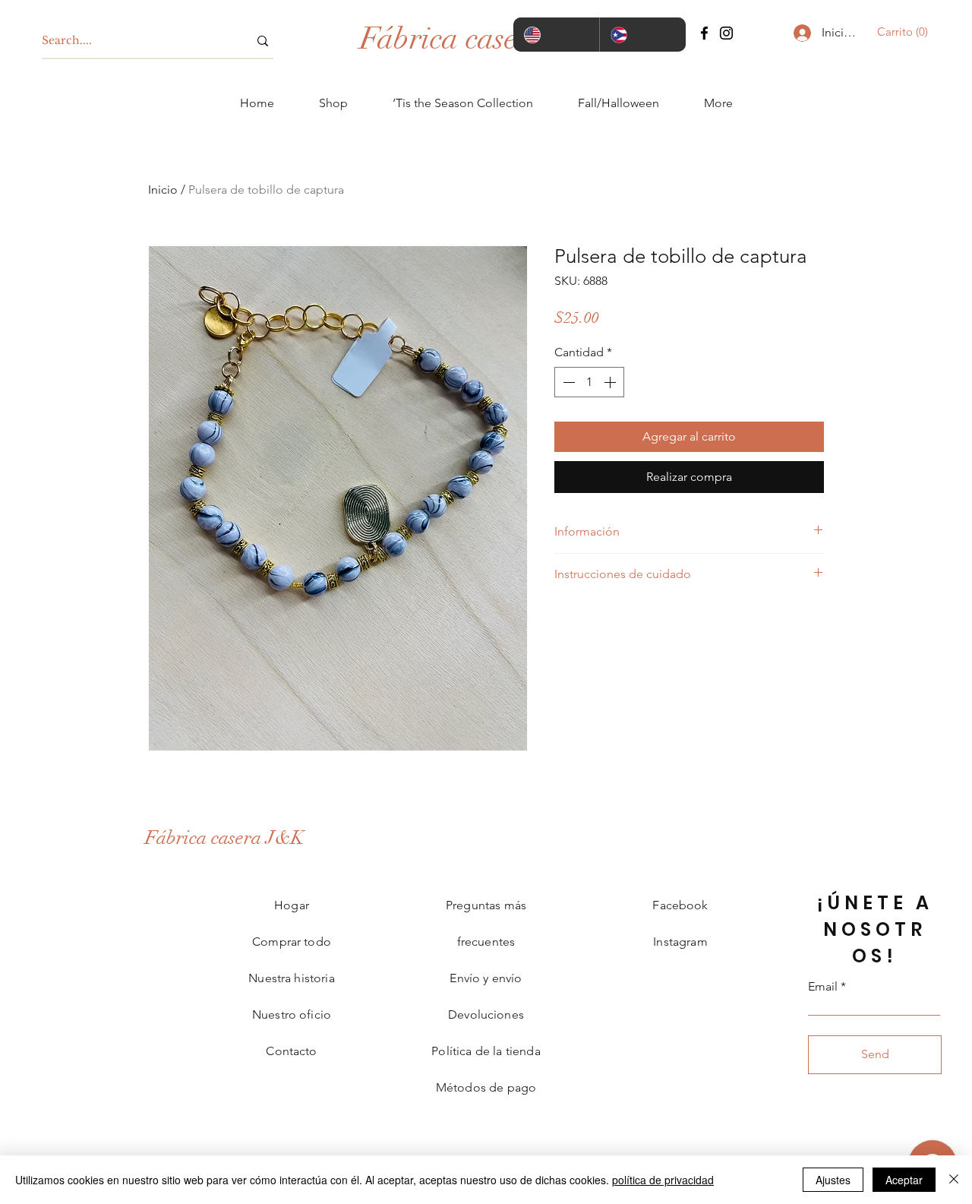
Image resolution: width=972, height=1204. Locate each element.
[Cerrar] (954, 1180)
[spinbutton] (589, 382)
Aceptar (904, 1179)
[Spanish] (642, 34)
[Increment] (611, 382)
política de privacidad (663, 1179)
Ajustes (833, 1179)
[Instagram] (726, 33)
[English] (556, 34)
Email (823, 987)
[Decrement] (567, 382)
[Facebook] (704, 33)
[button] (898, 32)
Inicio (163, 189)
